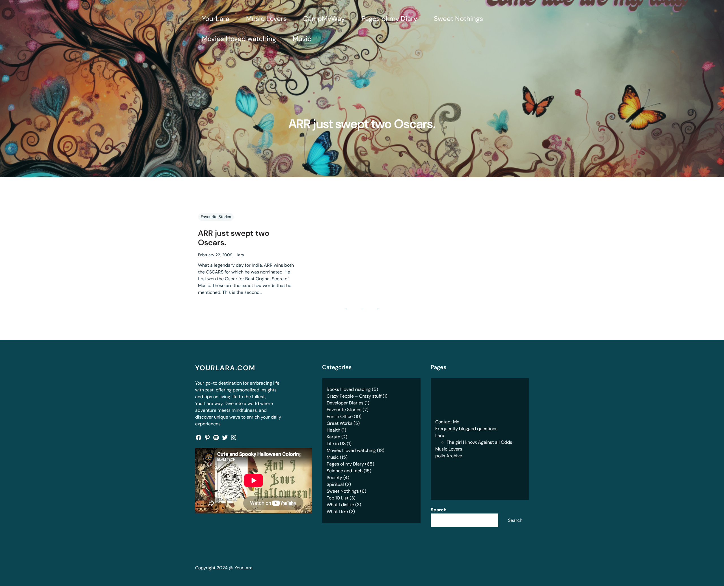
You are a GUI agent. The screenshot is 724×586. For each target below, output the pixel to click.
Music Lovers (448, 449)
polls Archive (448, 456)
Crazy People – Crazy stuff (354, 396)
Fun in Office (340, 416)
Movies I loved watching (351, 450)
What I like (337, 511)
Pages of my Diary (345, 464)
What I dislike (340, 505)
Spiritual (335, 484)
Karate (333, 437)
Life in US (336, 444)
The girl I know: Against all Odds (479, 442)
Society (334, 478)
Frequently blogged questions (466, 429)
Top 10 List (337, 498)
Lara (439, 435)
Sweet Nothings (343, 491)
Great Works (339, 423)
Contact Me (447, 422)
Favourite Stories (216, 216)
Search (439, 510)
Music (333, 457)
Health (333, 430)
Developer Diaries (345, 403)
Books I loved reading (349, 389)
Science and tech (345, 471)
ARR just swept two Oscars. (234, 238)
